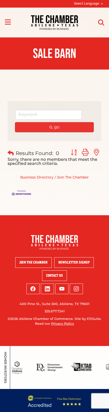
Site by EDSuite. (88, 319)
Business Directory (36, 177)
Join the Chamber (33, 262)
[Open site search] (101, 22)
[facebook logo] (33, 289)
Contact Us (54, 275)
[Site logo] (54, 22)
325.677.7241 (55, 311)
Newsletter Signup (74, 262)
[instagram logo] (76, 289)
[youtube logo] (61, 289)
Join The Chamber (73, 177)
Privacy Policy (62, 324)
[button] (11, 153)
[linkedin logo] (47, 289)
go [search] (56, 127)
